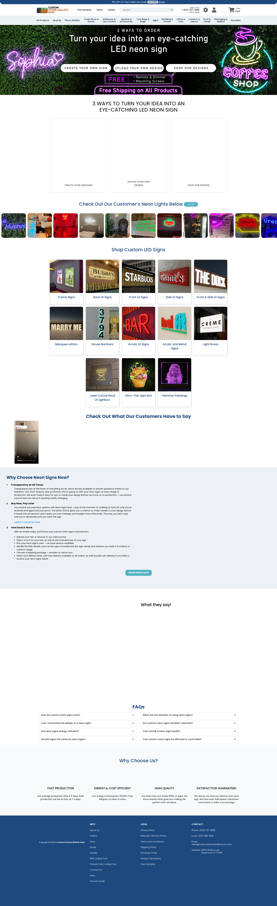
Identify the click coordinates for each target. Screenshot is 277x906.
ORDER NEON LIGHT (138, 572)
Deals (100, 9)
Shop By (57, 20)
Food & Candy (207, 20)
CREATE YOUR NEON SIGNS (27, 522)
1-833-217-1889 (191, 9)
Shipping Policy (148, 847)
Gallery (93, 835)
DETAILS (162, 2)
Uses (92, 875)
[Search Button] (172, 10)
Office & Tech (180, 20)
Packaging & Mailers (220, 20)
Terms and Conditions (152, 841)
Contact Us (96, 869)
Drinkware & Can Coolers (109, 20)
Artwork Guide (97, 881)
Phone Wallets (72, 20)
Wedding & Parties (167, 20)
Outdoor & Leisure (194, 20)
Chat (197, 12)
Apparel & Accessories (126, 20)
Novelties (236, 20)
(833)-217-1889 (207, 830)
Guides (111, 9)
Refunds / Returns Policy (153, 835)
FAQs (92, 841)
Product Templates (151, 858)
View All (191, 204)
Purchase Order (149, 852)
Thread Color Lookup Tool (103, 864)
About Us (95, 830)
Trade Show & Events (91, 20)
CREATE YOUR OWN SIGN (78, 185)
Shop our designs (199, 185)
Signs (155, 20)
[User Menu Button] (205, 10)
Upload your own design (138, 183)
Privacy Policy (148, 830)
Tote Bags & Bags (142, 20)
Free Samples (84, 9)
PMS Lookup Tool (98, 858)
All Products (43, 20)
